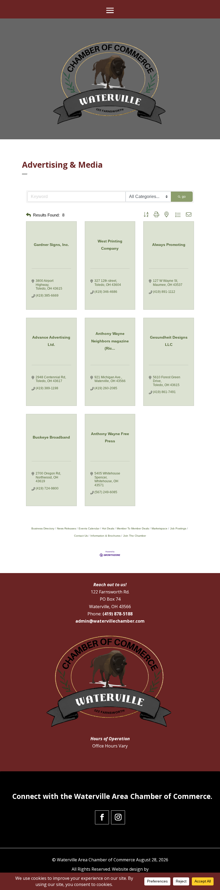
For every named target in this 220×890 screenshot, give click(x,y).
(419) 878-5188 (117, 614)
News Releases (66, 528)
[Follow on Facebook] (102, 817)
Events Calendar (89, 528)
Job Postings (178, 528)
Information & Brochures (105, 535)
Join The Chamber (134, 535)
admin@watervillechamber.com (110, 621)
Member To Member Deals (133, 528)
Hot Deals (108, 528)
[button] (28, 215)
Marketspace (159, 528)
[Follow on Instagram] (118, 817)
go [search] (184, 197)
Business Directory (42, 528)
